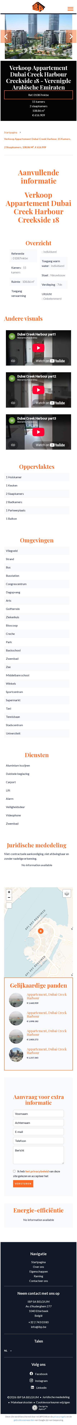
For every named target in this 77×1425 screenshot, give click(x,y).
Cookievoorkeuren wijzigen (53, 1402)
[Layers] (67, 893)
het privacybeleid (37, 1171)
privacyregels (59, 1416)
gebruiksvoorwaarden (24, 1420)
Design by (43, 1407)
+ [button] (9, 892)
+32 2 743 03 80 (38, 1322)
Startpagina (10, 132)
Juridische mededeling (56, 1397)
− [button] (9, 897)
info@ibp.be (38, 1326)
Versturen (23, 1183)
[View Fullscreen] (9, 905)
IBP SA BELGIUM (39, 1301)
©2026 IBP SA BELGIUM (23, 1397)
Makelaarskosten (21, 1402)
